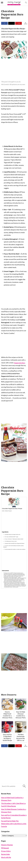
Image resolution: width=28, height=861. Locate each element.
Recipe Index (5, 854)
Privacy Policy (6, 851)
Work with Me (6, 857)
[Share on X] (11, 23)
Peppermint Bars (19, 363)
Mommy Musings (7, 845)
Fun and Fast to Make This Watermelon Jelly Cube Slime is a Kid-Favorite (14, 823)
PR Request (5, 848)
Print (14, 506)
